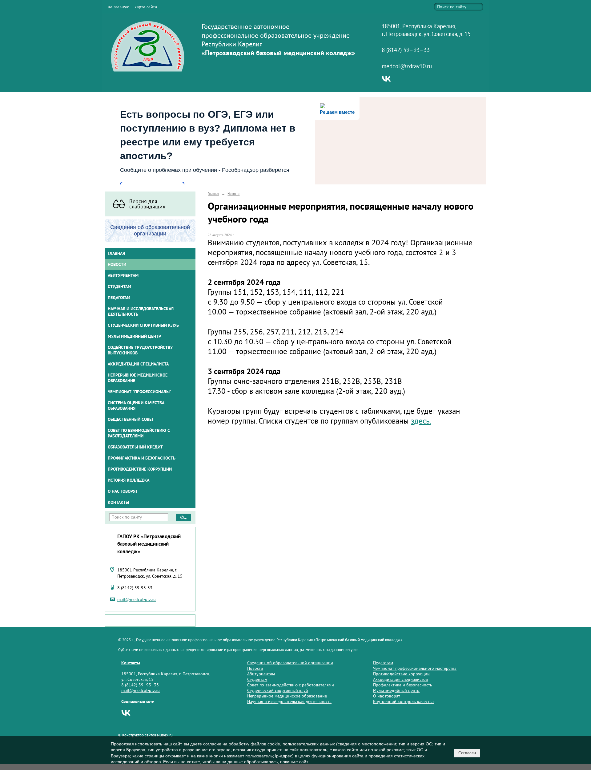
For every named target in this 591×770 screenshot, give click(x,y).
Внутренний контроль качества (403, 701)
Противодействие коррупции (140, 469)
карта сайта (146, 7)
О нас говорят (123, 491)
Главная (116, 253)
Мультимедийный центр (134, 336)
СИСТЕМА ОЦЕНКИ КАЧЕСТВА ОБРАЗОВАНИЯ (136, 405)
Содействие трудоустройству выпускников (140, 350)
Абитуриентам (261, 674)
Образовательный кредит (135, 447)
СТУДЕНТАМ (119, 286)
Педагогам (383, 662)
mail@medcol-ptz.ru (136, 599)
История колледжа (128, 480)
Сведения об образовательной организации (290, 662)
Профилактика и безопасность (141, 458)
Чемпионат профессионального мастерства (414, 668)
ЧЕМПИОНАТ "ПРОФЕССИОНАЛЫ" (139, 391)
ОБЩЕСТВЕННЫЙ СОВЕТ (131, 419)
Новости (117, 264)
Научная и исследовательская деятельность (141, 311)
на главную (118, 7)
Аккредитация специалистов (400, 679)
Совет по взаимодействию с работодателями (139, 433)
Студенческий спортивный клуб (143, 325)
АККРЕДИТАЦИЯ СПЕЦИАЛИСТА (138, 364)
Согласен (467, 753)
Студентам (257, 679)
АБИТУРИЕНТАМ (123, 275)
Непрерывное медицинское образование (137, 377)
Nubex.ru (165, 734)
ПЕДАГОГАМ (119, 297)
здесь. (421, 421)
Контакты (118, 502)
